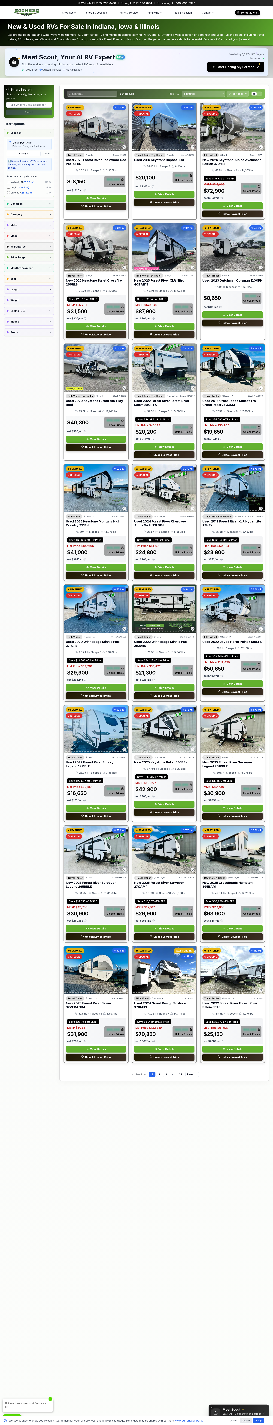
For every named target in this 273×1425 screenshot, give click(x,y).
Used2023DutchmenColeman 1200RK (232, 280)
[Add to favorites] (124, 147)
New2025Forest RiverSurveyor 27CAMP (159, 884)
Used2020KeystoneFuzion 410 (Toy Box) (94, 403)
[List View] (259, 93)
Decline (246, 1420)
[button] (136, 62)
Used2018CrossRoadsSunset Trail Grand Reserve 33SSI (229, 403)
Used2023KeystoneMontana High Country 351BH (93, 523)
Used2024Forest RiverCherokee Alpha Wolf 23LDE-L (160, 523)
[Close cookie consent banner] (268, 1420)
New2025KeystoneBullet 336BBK (161, 762)
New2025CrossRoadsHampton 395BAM (227, 884)
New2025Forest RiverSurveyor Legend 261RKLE (227, 764)
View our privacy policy (189, 1420)
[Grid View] (254, 93)
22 (180, 1074)
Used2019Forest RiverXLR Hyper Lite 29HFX (231, 523)
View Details (98, 198)
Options (233, 1420)
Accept (258, 1420)
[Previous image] (68, 127)
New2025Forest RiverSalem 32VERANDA (88, 1005)
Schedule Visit (249, 12)
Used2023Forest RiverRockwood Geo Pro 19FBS (96, 162)
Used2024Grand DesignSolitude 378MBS (160, 1005)
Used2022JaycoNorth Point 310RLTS (232, 642)
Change (23, 153)
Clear (47, 153)
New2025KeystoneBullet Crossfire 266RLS (94, 282)
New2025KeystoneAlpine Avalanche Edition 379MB (231, 162)
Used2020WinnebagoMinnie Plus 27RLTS (93, 644)
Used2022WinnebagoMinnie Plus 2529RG (161, 644)
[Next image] (124, 127)
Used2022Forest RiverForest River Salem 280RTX (161, 403)
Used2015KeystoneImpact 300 (159, 160)
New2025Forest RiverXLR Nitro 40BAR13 (159, 282)
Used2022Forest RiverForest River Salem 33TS (230, 1005)
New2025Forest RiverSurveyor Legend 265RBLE (91, 884)
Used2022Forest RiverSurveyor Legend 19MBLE (91, 764)
